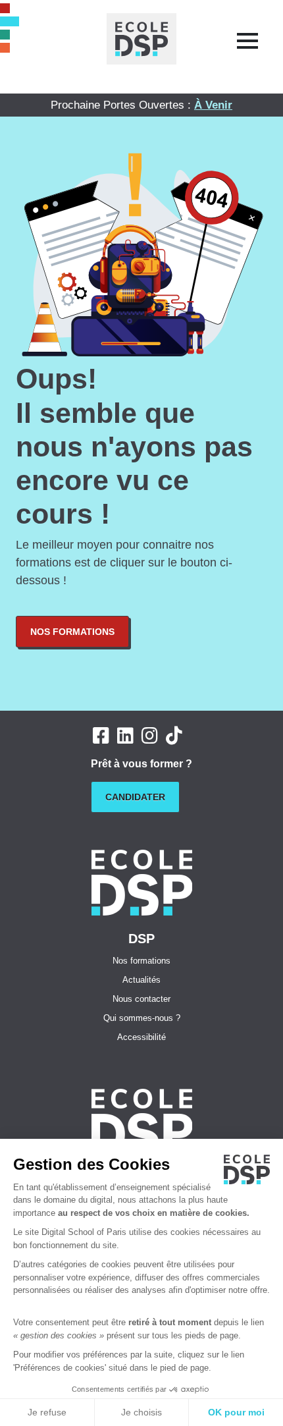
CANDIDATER (135, 797)
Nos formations (72, 631)
